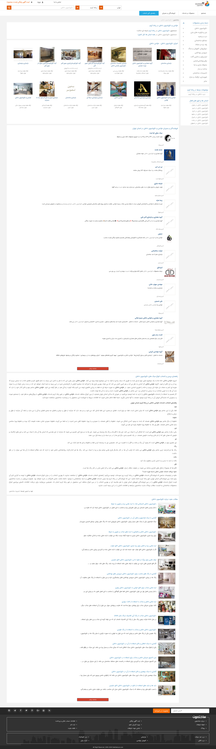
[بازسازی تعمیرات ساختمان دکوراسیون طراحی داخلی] (118, 54)
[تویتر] (26, 710)
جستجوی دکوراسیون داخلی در (157, 34)
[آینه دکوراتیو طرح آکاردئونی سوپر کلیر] (94, 54)
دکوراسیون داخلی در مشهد (199, 114)
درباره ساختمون (200, 721)
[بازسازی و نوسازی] (23, 54)
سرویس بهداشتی (201, 52)
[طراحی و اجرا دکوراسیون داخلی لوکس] (166, 88)
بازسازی (69, 204)
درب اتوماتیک (83, 737)
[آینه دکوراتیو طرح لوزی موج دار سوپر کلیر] (46, 54)
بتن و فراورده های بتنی (199, 32)
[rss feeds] (49, 710)
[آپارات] (44, 710)
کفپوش (118, 271)
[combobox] (110, 8)
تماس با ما (57, 2)
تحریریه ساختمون (14, 491)
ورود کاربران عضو (134, 725)
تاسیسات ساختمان (200, 73)
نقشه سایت (71, 728)
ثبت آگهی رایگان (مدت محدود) (18, 2)
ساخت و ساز (202, 69)
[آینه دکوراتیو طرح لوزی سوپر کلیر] (70, 54)
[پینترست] (32, 710)
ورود (38, 2)
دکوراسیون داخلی (149, 154)
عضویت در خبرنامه (161, 711)
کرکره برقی (84, 741)
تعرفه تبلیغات (200, 725)
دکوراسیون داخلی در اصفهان (199, 123)
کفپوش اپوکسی (141, 741)
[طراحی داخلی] (118, 88)
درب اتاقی (201, 741)
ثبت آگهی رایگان (135, 721)
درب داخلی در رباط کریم (197, 94)
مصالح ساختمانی (201, 40)
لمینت (120, 187)
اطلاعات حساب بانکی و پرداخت (65, 721)
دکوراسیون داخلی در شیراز (200, 117)
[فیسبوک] (21, 710)
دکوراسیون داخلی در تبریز (200, 108)
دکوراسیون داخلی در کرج (200, 111)
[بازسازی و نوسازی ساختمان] (142, 88)
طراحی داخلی (152, 305)
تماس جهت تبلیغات (134, 728)
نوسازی (64, 204)
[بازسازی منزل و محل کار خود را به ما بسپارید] (46, 88)
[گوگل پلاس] (38, 710)
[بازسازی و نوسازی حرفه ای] (94, 88)
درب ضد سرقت (200, 737)
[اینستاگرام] (9, 710)
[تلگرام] (15, 710)
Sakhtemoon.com (118, 747)
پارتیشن (143, 737)
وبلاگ (203, 728)
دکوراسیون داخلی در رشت (200, 120)
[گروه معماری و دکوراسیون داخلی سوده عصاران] (142, 54)
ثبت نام (72, 725)
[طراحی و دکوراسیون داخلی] (23, 88)
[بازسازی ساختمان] (166, 54)
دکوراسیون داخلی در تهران (200, 105)
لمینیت (127, 271)
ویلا (153, 170)
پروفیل (154, 137)
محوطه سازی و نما (200, 65)
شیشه (145, 187)
